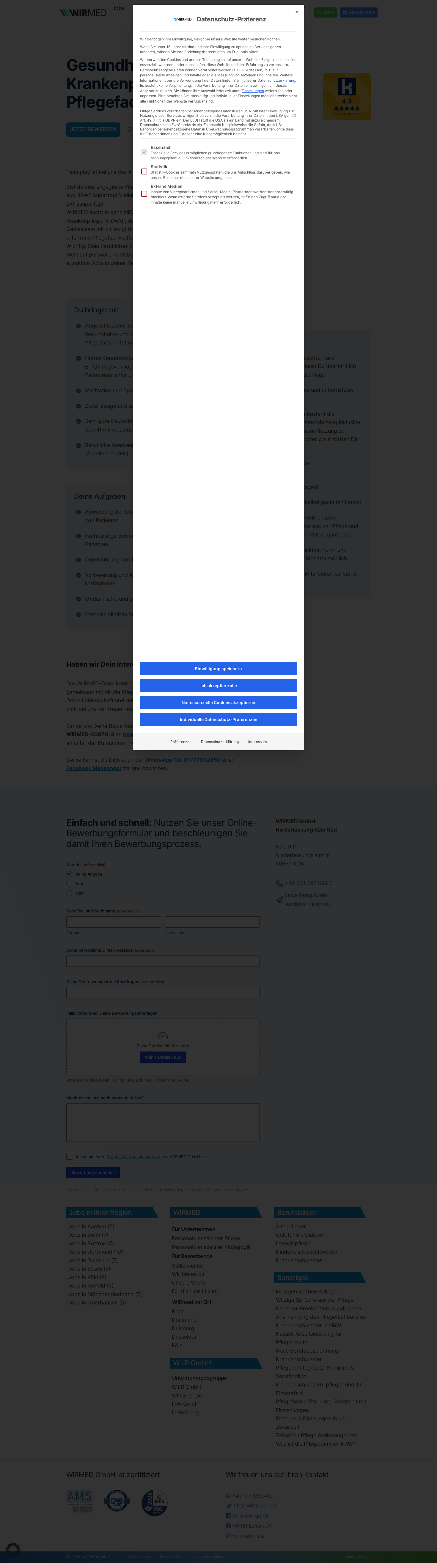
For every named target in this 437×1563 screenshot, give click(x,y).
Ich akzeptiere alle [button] (218, 685)
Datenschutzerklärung (276, 80)
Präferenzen (180, 741)
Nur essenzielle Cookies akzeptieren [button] (218, 702)
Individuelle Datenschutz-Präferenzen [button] (218, 719)
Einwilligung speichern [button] (218, 668)
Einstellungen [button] (253, 91)
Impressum (257, 741)
